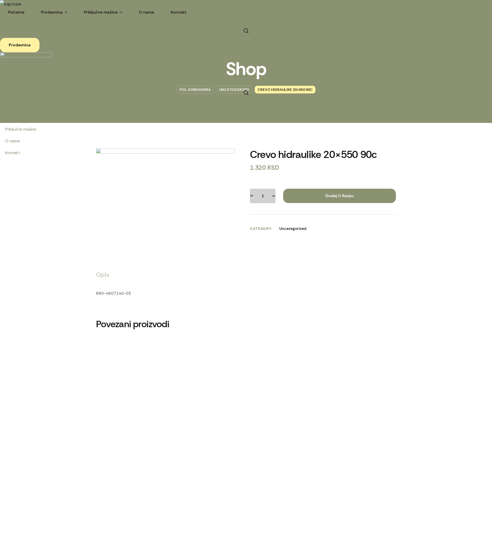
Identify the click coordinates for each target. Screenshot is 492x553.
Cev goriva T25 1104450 (260, 351)
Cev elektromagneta (192, 351)
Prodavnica (15, 117)
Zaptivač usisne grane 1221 (337, 351)
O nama (12, 141)
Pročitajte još (337, 329)
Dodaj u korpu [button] (260, 329)
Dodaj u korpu (339, 195)
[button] (246, 31)
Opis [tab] (102, 275)
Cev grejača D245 (133, 351)
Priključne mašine (20, 129)
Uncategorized (292, 228)
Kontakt (12, 152)
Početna (13, 105)
